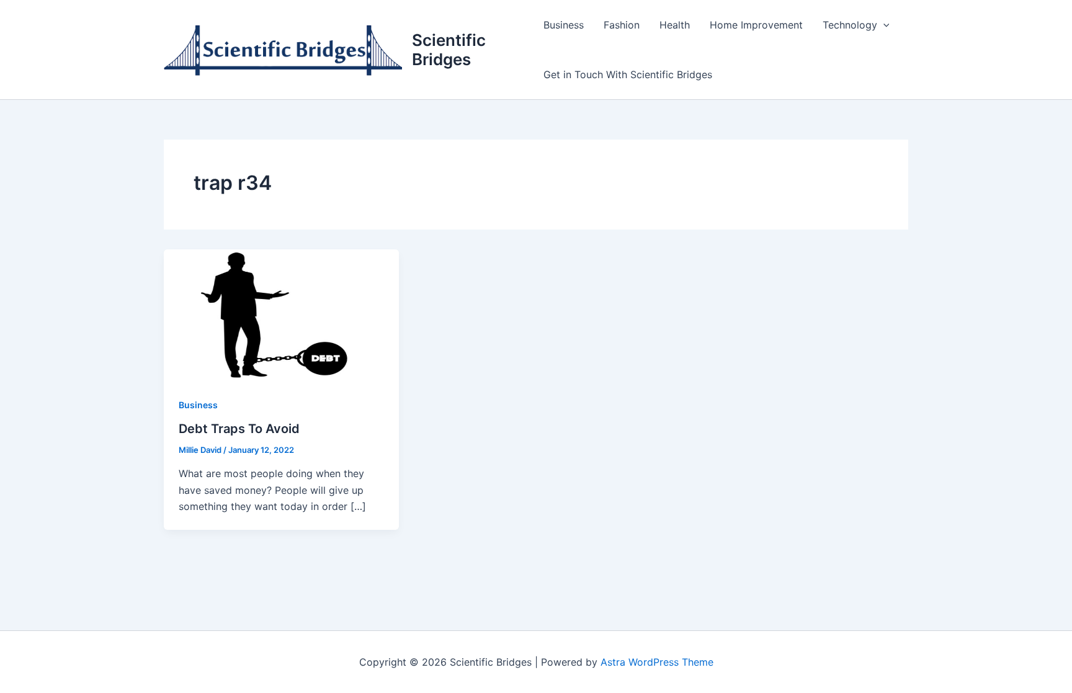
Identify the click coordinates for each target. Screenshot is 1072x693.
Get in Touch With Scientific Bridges (627, 74)
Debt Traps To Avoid (239, 428)
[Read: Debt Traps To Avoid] (281, 314)
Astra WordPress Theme (657, 662)
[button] (883, 25)
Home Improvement (756, 25)
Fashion (622, 25)
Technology (850, 25)
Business (563, 25)
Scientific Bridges (449, 49)
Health (674, 25)
